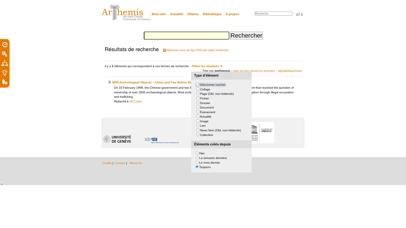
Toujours (205, 167)
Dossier (205, 103)
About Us (135, 163)
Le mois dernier (209, 162)
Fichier (204, 98)
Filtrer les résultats (205, 66)
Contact (120, 163)
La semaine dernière (213, 158)
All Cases (135, 101)
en (297, 13)
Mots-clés (159, 14)
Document (207, 107)
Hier (202, 153)
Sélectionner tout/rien (212, 84)
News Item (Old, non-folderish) (220, 130)
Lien (203, 125)
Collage (205, 89)
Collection (206, 135)
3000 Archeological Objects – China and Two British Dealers (155, 82)
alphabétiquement (290, 70)
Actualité (176, 14)
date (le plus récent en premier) (254, 70)
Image (204, 121)
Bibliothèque (212, 14)
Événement (207, 112)
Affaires (193, 14)
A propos (232, 14)
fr (302, 13)
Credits (107, 163)
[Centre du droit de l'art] (126, 13)
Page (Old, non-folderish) (217, 93)
